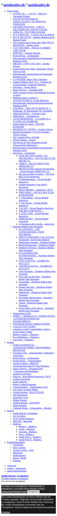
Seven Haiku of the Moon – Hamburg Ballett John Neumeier (36, 309)
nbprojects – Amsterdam (24, 153)
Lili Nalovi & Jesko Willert (25, 389)
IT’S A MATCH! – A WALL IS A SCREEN (33, 34)
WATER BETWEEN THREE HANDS (31, 324)
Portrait (10, 342)
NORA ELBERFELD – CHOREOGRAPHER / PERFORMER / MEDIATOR (32, 347)
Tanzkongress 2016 (22, 313)
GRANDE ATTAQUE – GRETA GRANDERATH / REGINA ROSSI (30, 28)
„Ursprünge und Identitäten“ (26, 371)
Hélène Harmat (20, 400)
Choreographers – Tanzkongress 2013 (30, 387)
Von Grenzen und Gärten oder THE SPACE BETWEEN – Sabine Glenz (33, 43)
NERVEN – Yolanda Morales (26, 53)
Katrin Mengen (20, 382)
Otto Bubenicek (20, 395)
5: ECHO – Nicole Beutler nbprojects (36, 208)
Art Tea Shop (19, 416)
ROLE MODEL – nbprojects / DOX (36, 190)
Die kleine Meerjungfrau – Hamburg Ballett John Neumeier (35, 299)
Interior (10, 410)
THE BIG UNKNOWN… (31, 211)
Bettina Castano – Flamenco (26, 334)
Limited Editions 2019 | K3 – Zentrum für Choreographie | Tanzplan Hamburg (32, 83)
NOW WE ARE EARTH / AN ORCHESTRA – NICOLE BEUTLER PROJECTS (37, 158)
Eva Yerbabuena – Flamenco (26, 337)
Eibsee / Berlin (19, 458)
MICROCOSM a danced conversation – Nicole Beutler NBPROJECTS (36, 170)
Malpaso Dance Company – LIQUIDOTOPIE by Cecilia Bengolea (31, 99)
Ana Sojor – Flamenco (23, 339)
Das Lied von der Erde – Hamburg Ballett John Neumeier (35, 277)
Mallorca (17, 424)
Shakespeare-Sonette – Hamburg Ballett (37, 242)
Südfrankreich (19, 455)
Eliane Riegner (20, 405)
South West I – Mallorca (30, 437)
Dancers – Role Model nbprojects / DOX (32, 376)
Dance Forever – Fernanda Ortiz (28, 90)
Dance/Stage (13, 11)
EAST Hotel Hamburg (23, 418)
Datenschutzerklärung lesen (14, 491)
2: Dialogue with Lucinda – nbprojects (36, 224)
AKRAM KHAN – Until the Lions (29, 113)
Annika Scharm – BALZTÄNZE (28, 392)
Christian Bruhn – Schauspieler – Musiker (32, 408)
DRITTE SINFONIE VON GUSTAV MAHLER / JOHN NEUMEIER (36, 238)
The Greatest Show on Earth (26, 137)
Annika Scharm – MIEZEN (26, 363)
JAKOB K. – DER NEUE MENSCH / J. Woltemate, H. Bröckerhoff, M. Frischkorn (32, 109)
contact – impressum (16, 468)
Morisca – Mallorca (28, 426)
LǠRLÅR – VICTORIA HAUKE (29, 32)
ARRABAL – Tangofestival (26, 116)
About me (11, 465)
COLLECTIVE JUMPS (24, 326)
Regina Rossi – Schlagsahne (26, 55)
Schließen (5, 512)
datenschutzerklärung (17, 471)
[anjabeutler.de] (25, 5)
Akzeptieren (33, 492)
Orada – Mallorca (27, 429)
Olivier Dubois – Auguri (24, 140)
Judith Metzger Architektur (25, 413)
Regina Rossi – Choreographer (27, 361)
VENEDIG (18, 445)
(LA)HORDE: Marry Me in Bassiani (30, 79)
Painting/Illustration (16, 442)
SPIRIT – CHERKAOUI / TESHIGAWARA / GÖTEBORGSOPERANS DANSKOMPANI (34, 319)
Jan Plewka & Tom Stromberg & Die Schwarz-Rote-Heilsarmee (30, 143)
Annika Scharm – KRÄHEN (26, 403)
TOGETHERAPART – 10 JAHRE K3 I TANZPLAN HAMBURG (32, 120)
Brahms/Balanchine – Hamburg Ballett (37, 245)
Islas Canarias (19, 447)
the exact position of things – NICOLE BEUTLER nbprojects (37, 175)
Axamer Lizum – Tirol (23, 450)
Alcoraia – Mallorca (28, 432)
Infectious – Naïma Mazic (25, 87)
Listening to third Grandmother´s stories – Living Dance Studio (32, 330)
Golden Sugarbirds (21, 379)
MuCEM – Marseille (22, 421)
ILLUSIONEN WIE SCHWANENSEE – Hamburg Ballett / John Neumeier (37, 255)
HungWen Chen (20, 397)
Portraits (16, 460)
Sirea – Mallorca (26, 434)
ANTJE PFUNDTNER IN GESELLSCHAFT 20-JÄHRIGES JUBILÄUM (29, 21)
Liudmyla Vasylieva (22, 374)
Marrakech (18, 453)
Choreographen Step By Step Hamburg (31, 366)
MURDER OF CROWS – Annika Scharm (32, 129)
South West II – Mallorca (30, 439)
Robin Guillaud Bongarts (24, 384)
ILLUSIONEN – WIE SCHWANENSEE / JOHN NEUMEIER (31, 232)
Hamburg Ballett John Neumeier (28, 226)
